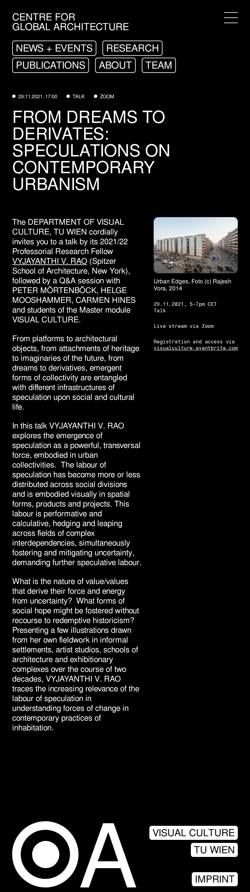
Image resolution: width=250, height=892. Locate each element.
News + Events (54, 48)
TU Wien (214, 850)
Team (158, 65)
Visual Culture (193, 832)
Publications (50, 65)
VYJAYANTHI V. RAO (49, 261)
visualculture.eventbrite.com (196, 348)
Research (132, 48)
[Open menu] (231, 17)
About (115, 65)
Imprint (215, 879)
